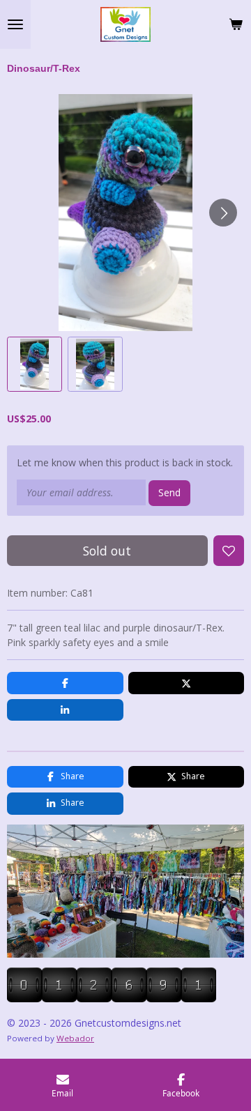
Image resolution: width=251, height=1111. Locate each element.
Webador (75, 1038)
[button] (34, 364)
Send (169, 492)
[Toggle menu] (15, 24)
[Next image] (223, 213)
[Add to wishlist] (228, 550)
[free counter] (111, 998)
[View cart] (235, 24)
